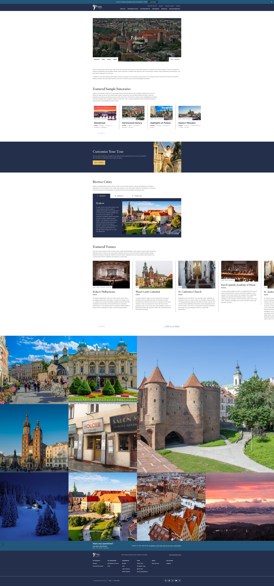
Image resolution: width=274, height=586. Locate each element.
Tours (138, 560)
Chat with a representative (100, 546)
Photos (115, 59)
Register (161, 5)
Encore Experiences (174, 8)
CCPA (110, 580)
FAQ (109, 566)
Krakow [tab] (102, 196)
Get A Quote (175, 59)
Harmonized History (132, 123)
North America (126, 571)
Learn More (153, 2)
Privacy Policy (117, 580)
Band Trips (140, 569)
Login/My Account (152, 5)
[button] (171, 326)
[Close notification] (272, 2)
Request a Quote (169, 5)
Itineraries (96, 59)
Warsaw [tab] (120, 196)
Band (95, 118)
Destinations (155, 8)
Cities (103, 59)
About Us (122, 8)
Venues (109, 59)
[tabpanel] (137, 217)
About (153, 560)
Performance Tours (133, 8)
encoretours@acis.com (175, 554)
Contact (178, 5)
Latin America (126, 569)
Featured (102, 287)
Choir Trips (140, 563)
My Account (169, 560)
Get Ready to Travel (113, 563)
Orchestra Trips (141, 566)
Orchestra (104, 118)
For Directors (96, 560)
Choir (99, 118)
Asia (123, 566)
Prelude (95, 563)
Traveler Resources (98, 566)
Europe (124, 563)
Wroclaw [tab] (138, 196)
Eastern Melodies (187, 123)
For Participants (112, 560)
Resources (164, 8)
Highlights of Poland (160, 123)
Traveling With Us (145, 8)
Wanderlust (99, 123)
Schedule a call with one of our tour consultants (165, 545)
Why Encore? (155, 563)
